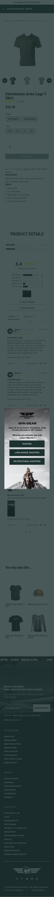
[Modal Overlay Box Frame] (27, 448)
